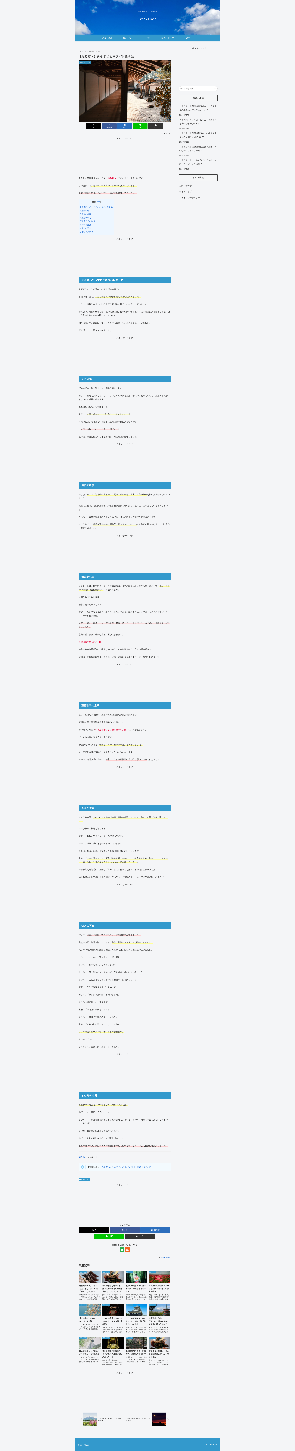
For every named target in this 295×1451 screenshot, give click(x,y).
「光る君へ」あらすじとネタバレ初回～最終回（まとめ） (126, 1167)
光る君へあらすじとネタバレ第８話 (96, 207)
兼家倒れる (85, 218)
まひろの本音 (86, 232)
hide (98, 202)
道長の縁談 (85, 214)
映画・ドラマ (85, 1179)
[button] (155, 126)
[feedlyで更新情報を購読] (122, 1249)
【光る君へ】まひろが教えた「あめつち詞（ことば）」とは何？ (198, 162)
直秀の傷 (84, 211)
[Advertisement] (125, 156)
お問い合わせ (185, 185)
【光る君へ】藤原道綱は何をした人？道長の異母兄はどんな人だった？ (198, 108)
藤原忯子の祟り (87, 221)
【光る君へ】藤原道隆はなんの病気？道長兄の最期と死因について (198, 135)
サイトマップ (185, 191)
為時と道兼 (85, 225)
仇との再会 (85, 228)
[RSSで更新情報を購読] (127, 1249)
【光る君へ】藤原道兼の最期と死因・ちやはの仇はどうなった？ (198, 149)
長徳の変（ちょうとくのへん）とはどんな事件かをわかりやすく (198, 122)
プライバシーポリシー (189, 198)
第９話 (82, 1157)
